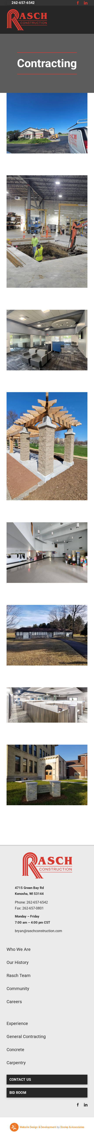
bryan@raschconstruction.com (38, 931)
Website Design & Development (38, 1127)
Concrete (15, 1049)
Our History (17, 962)
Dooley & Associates (72, 1127)
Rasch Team (19, 975)
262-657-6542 (37, 902)
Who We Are (19, 949)
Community (18, 988)
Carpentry (16, 1062)
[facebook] (78, 3)
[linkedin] (85, 3)
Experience (17, 1023)
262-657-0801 (33, 908)
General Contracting (26, 1036)
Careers (14, 1001)
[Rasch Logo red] (27, 11)
